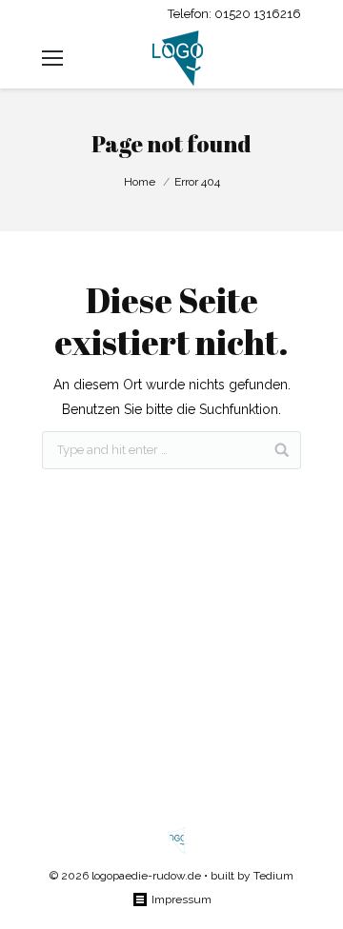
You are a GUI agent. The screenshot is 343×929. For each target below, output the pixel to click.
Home (139, 181)
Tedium (273, 875)
